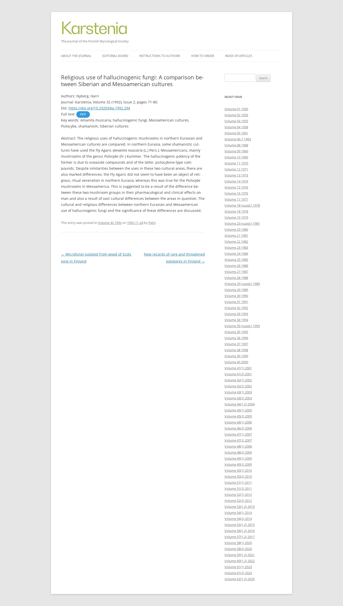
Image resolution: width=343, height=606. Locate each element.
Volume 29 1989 (236, 289)
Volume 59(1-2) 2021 (239, 555)
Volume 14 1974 (236, 181)
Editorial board (115, 56)
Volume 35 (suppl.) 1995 (242, 326)
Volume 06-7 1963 (237, 139)
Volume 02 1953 (236, 115)
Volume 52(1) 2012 (238, 494)
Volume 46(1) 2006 (238, 422)
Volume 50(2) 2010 (238, 476)
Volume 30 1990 (236, 295)
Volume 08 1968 (236, 145)
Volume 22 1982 (236, 241)
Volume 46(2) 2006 (238, 428)
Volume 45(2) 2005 (238, 416)
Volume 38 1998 (236, 350)
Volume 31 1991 (236, 301)
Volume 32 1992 (110, 222)
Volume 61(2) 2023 (238, 573)
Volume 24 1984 (236, 253)
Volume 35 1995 (236, 332)
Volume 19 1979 (236, 217)
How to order (202, 56)
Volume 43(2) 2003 (238, 398)
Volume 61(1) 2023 (238, 567)
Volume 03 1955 (236, 121)
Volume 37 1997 (236, 344)
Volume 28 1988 (236, 277)
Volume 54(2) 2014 (238, 518)
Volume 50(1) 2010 (238, 470)
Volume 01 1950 (236, 109)
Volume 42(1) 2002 (238, 380)
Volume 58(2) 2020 (238, 549)
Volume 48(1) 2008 (238, 446)
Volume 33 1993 (236, 314)
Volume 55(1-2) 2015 (239, 524)
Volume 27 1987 (236, 271)
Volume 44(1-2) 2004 (239, 404)
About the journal (76, 56)
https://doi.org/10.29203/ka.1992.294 (99, 108)
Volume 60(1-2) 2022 (239, 561)
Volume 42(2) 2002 (238, 386)
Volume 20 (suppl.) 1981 (242, 223)
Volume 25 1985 (236, 259)
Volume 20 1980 (236, 229)
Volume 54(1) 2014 (238, 512)
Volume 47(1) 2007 (238, 434)
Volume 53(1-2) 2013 (239, 506)
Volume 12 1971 (236, 169)
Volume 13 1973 (236, 175)
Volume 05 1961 (236, 133)
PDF (83, 114)
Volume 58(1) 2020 (238, 542)
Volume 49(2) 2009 (238, 464)
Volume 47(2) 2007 (238, 440)
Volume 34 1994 (236, 320)
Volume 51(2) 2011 (238, 488)
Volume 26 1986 (236, 265)
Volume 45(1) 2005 (238, 410)
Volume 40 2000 (236, 362)
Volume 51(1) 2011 (238, 482)
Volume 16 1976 (236, 193)
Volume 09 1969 (236, 151)
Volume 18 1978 (236, 211)
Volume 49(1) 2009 (238, 458)
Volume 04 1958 (236, 127)
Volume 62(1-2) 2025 (239, 579)
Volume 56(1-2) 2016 (239, 530)
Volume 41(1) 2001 (238, 368)
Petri (151, 222)
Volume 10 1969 (236, 157)
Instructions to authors (159, 56)
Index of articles (238, 56)
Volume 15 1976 (236, 187)
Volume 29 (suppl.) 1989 (242, 283)
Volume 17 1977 (236, 199)
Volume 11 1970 (236, 163)
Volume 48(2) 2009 (238, 452)
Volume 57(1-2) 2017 (239, 536)
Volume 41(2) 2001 (238, 374)
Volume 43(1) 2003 (238, 392)
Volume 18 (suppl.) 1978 (242, 205)
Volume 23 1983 (236, 247)
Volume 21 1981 (236, 235)
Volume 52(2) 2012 (238, 500)
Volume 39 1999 (236, 356)
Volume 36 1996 (236, 338)
